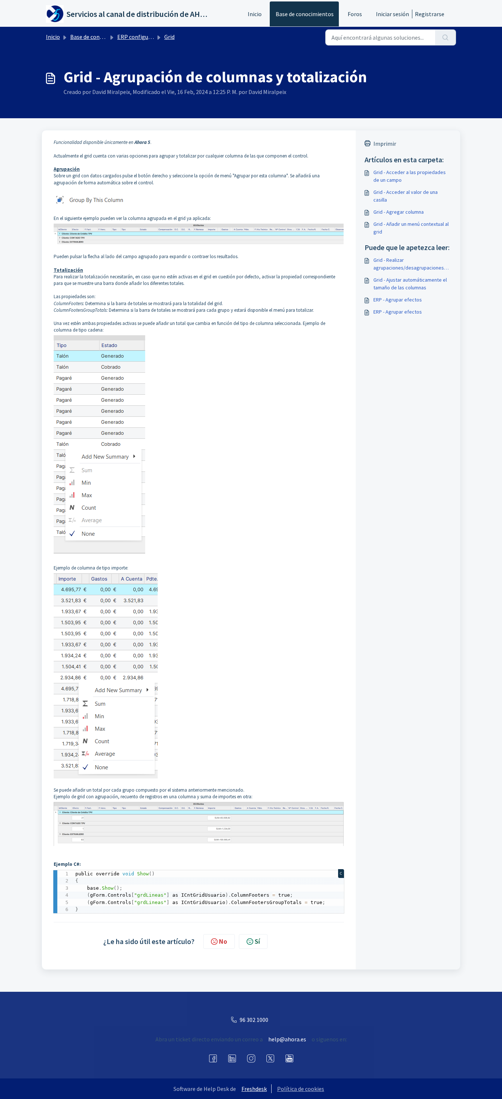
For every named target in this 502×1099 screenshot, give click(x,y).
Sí (257, 941)
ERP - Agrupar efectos (397, 299)
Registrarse (429, 14)
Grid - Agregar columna (398, 212)
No (223, 941)
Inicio (255, 14)
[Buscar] (445, 37)
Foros (355, 14)
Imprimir (384, 143)
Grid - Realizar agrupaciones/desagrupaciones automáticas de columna (408, 264)
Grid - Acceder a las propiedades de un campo (409, 176)
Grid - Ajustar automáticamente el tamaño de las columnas (410, 283)
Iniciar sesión (392, 14)
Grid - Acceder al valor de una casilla (405, 196)
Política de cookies (300, 1088)
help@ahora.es (287, 1039)
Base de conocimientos (305, 14)
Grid (169, 36)
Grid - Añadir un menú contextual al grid (411, 228)
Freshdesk (254, 1088)
